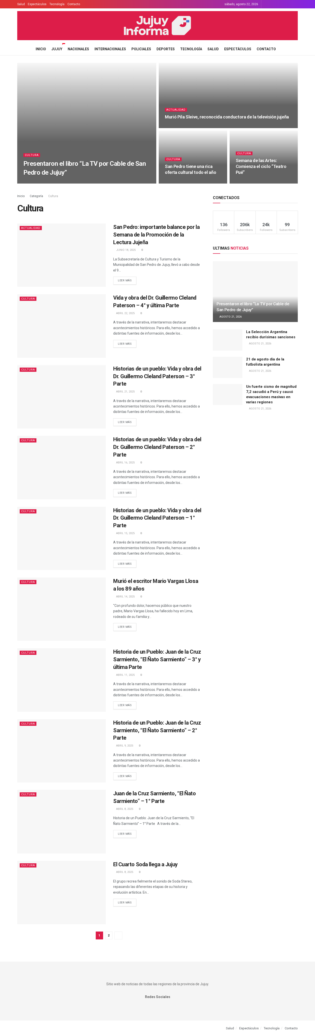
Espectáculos (37, 4)
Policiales (141, 49)
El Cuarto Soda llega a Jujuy (145, 864)
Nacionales (78, 49)
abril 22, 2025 (125, 313)
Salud (21, 4)
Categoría (37, 196)
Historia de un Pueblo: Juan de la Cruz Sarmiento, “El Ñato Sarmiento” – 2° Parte (157, 730)
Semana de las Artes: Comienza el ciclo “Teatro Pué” (261, 166)
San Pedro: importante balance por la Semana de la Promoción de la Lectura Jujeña (156, 234)
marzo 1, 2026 (177, 126)
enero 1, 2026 (176, 182)
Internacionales (110, 49)
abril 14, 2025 (125, 596)
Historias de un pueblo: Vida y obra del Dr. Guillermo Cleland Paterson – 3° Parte (157, 376)
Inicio (41, 49)
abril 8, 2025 (124, 809)
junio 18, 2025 (125, 250)
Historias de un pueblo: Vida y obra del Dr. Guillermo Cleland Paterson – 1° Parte (157, 518)
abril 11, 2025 (125, 675)
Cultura (32, 155)
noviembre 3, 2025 (251, 182)
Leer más (125, 280)
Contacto (73, 4)
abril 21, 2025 (125, 391)
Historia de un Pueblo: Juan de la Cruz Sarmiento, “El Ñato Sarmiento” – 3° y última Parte (157, 659)
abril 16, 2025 (125, 462)
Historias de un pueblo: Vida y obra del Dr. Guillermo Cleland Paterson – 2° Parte (157, 447)
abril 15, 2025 (125, 533)
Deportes (166, 49)
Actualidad (176, 109)
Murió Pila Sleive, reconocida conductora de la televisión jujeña (227, 116)
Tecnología (56, 4)
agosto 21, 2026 (37, 182)
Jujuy (56, 49)
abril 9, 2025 (124, 745)
